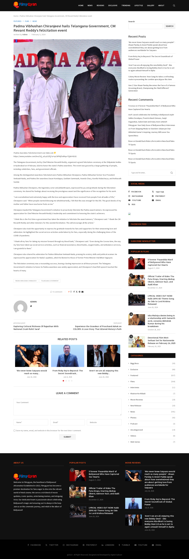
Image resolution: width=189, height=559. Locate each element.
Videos (152, 436)
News (90, 5)
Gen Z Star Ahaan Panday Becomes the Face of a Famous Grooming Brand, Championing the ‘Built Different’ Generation (151, 88)
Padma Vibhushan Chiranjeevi (26, 281)
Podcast (152, 423)
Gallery (150, 5)
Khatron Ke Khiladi (152, 393)
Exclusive (112, 5)
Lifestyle (138, 5)
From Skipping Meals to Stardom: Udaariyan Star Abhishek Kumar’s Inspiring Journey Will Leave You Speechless (149, 132)
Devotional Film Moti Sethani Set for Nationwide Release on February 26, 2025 (161, 340)
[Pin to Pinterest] (79, 292)
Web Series (152, 442)
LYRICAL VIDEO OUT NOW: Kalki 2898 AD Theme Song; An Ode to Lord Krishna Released (161, 300)
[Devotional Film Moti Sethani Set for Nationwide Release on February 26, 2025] (136, 341)
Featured (152, 375)
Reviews (100, 5)
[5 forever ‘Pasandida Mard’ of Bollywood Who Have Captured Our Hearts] (136, 263)
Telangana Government (50, 281)
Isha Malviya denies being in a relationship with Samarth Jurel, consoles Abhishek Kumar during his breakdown (161, 320)
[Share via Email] (82, 292)
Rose (130, 141)
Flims (152, 381)
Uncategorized (152, 430)
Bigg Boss (152, 363)
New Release (152, 405)
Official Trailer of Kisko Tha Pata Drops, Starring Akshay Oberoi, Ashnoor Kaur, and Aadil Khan (161, 280)
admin (25, 34)
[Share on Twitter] (77, 292)
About (161, 5)
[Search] (174, 5)
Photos (152, 417)
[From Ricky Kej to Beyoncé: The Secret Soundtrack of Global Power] (67, 356)
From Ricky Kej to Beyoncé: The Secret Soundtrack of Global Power (160, 502)
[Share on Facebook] (74, 292)
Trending (125, 5)
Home (80, 5)
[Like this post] (71, 292)
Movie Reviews (152, 399)
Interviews (152, 387)
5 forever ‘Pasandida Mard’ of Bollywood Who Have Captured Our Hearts (160, 262)
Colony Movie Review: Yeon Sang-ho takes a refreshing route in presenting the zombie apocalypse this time (151, 78)
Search (131, 21)
